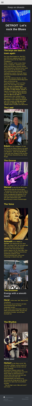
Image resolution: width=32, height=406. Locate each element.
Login (26, 397)
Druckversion (9, 397)
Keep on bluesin (16, 7)
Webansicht (25, 399)
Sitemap (6, 399)
